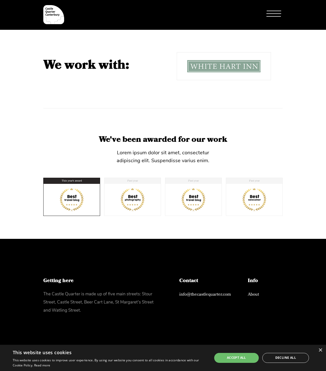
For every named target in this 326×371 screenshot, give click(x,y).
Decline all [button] (285, 357)
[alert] (163, 358)
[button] (274, 15)
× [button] (320, 350)
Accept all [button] (236, 357)
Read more (42, 365)
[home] (53, 14)
